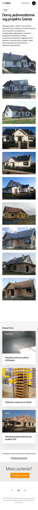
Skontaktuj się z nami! (20, 475)
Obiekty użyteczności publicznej (16, 371)
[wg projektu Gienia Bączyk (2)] (19, 63)
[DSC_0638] (19, 163)
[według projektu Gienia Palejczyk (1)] (19, 113)
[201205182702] (19, 214)
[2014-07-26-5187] (19, 239)
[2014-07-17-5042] (19, 264)
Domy (5, 10)
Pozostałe (8, 334)
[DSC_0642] (19, 138)
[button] (34, 3)
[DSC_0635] (19, 189)
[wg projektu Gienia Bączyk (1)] (19, 88)
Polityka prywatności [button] (19, 458)
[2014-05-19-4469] (19, 289)
